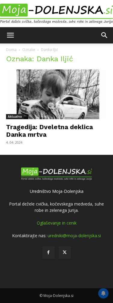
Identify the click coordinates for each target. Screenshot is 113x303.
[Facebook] (48, 253)
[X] (65, 253)
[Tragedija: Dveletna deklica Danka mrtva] (56, 94)
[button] (10, 35)
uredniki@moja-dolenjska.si (74, 235)
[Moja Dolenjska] (56, 14)
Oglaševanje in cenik (57, 223)
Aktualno (15, 116)
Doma (11, 49)
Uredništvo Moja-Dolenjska (56, 191)
